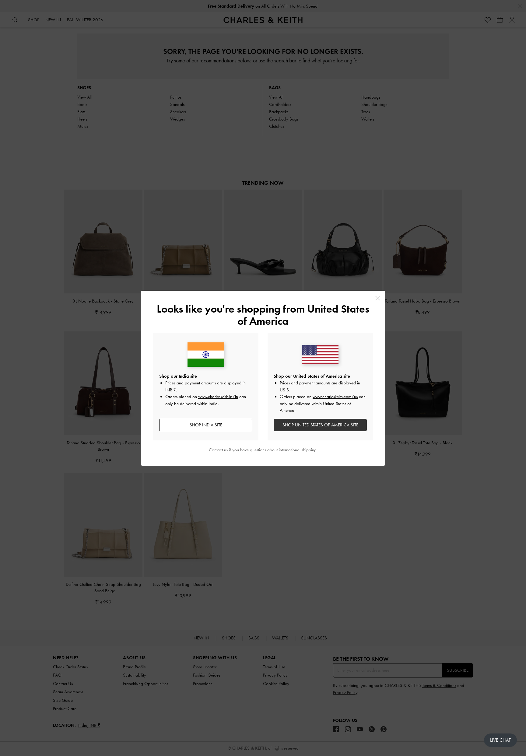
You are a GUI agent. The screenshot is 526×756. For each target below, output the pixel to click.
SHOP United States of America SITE (320, 425)
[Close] (377, 298)
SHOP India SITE (206, 425)
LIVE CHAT (500, 740)
